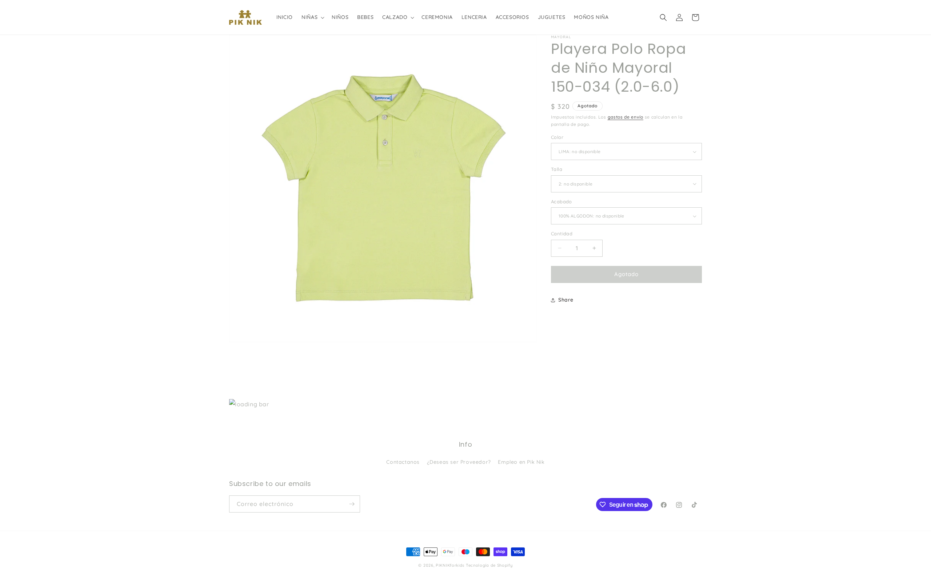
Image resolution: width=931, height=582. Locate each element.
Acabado (561, 201)
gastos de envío (626, 117)
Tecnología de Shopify (489, 565)
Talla (556, 169)
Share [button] (566, 299)
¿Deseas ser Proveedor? (459, 462)
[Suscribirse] (352, 504)
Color (557, 137)
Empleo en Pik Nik (521, 462)
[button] (312, 17)
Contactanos (403, 462)
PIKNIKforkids (450, 565)
